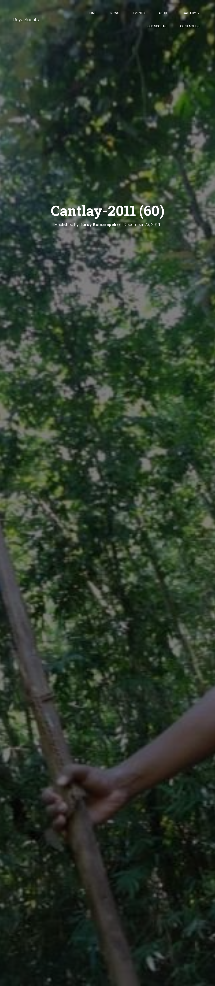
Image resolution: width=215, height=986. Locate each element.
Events (138, 13)
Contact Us (189, 26)
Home (92, 13)
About (163, 13)
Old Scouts (156, 26)
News (114, 13)
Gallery (190, 13)
